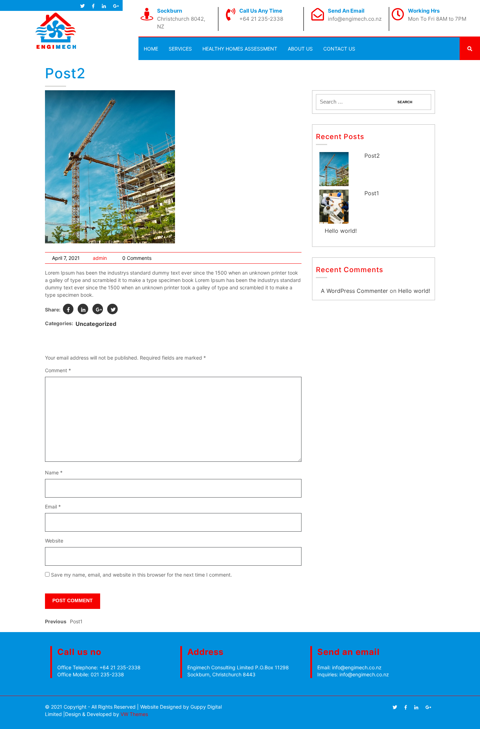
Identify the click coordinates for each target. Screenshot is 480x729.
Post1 (371, 193)
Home (151, 49)
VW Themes (133, 714)
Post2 (372, 155)
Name (54, 472)
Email (53, 507)
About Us (300, 49)
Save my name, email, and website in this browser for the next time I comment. (141, 575)
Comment (58, 370)
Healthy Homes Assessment (239, 49)
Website (54, 541)
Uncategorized (96, 323)
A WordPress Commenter (354, 290)
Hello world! (341, 230)
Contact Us (339, 49)
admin (100, 258)
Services (180, 49)
